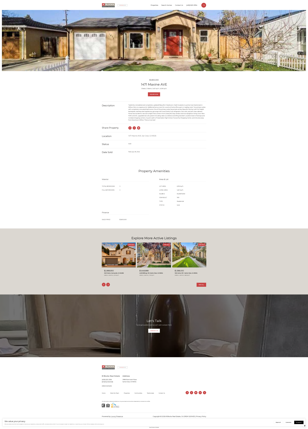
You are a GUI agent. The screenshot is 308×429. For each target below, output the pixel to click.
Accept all (299, 422)
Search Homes (166, 5)
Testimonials (150, 393)
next (108, 284)
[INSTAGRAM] (191, 392)
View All (201, 284)
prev (104, 284)
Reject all (278, 422)
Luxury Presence (117, 416)
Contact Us (179, 5)
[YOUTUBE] (195, 392)
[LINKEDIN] (200, 392)
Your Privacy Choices (154, 427)
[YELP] (204, 392)
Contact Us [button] (154, 330)
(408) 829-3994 (191, 5)
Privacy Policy (201, 416)
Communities (138, 393)
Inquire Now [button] (154, 94)
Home (103, 393)
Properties (154, 5)
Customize (288, 422)
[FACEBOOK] (187, 392)
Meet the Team (114, 393)
